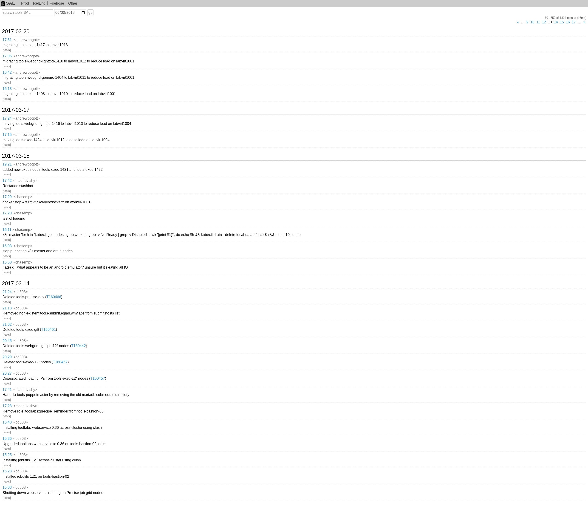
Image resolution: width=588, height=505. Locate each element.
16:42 (7, 72)
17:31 (7, 40)
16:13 (7, 89)
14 (556, 22)
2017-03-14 (15, 283)
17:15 (7, 135)
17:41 (7, 390)
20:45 (7, 341)
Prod (25, 3)
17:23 (7, 406)
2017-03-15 (15, 156)
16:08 (7, 246)
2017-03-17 (15, 110)
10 (532, 22)
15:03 (7, 487)
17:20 (7, 213)
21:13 (7, 308)
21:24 (7, 292)
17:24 (7, 118)
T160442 (78, 346)
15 (562, 22)
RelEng (39, 3)
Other (72, 3)
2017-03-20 (15, 31)
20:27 (7, 373)
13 (550, 22)
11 (538, 22)
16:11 (7, 230)
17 (574, 22)
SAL (10, 3)
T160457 (60, 362)
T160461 (48, 329)
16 (568, 22)
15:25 (7, 455)
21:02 (7, 324)
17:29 (7, 197)
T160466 (53, 297)
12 (544, 22)
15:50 (7, 262)
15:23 (7, 471)
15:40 (7, 422)
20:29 (7, 357)
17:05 (7, 56)
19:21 (7, 164)
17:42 (7, 180)
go (90, 12)
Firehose (57, 3)
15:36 (7, 438)
